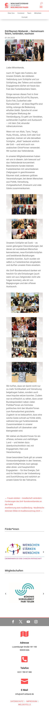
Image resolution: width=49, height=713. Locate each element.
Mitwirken (37, 13)
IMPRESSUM (31, 701)
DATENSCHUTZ (16, 701)
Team (29, 13)
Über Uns (11, 13)
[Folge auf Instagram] (36, 622)
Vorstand (20, 13)
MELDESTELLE (24, 704)
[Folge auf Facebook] (13, 622)
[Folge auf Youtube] (28, 622)
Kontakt (24, 17)
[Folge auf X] (20, 622)
